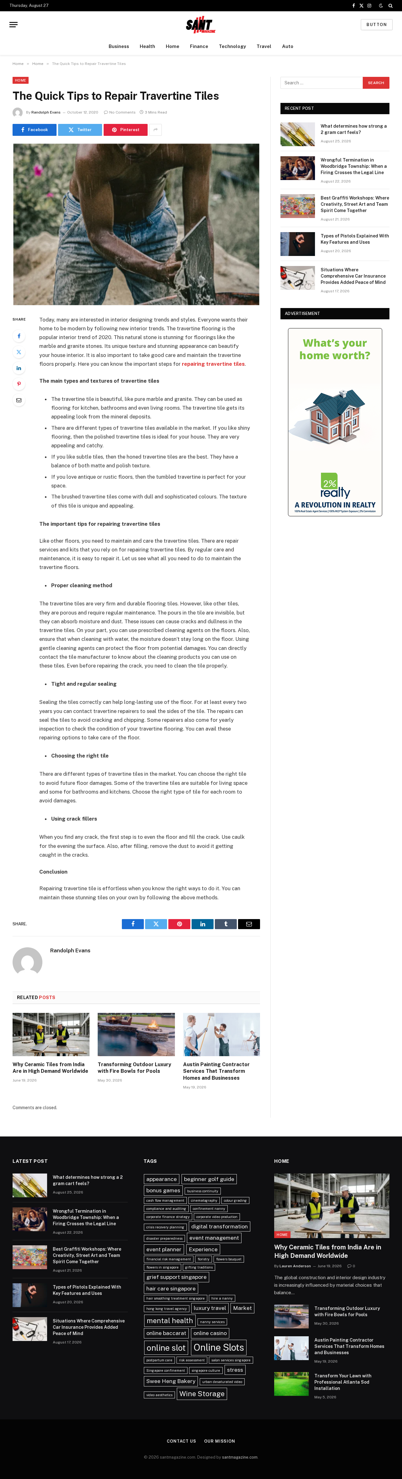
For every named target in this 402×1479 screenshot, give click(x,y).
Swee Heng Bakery (170, 1381)
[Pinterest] (19, 384)
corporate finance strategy (168, 1217)
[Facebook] (19, 336)
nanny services (212, 1322)
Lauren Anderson (295, 1266)
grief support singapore (176, 1277)
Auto (287, 46)
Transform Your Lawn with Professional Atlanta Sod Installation (343, 1382)
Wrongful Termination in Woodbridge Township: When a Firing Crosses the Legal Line (354, 166)
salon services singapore (231, 1360)
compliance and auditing (166, 1208)
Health (147, 46)
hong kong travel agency (166, 1309)
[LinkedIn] (19, 368)
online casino (210, 1333)
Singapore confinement (165, 1370)
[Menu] (13, 25)
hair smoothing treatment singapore (175, 1298)
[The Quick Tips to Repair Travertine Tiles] (136, 224)
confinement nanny (209, 1208)
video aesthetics (159, 1395)
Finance (199, 46)
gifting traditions (199, 1267)
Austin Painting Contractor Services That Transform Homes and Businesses (216, 1071)
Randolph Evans (46, 112)
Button (377, 24)
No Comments (122, 112)
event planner (164, 1249)
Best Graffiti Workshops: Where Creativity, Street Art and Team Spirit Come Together (355, 204)
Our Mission (219, 1441)
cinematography (204, 1200)
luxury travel (210, 1308)
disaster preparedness (164, 1238)
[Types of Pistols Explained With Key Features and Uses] (297, 244)
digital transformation (219, 1226)
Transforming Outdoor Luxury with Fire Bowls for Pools (134, 1067)
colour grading (235, 1200)
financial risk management (168, 1259)
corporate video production (216, 1217)
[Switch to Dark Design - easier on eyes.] (381, 5)
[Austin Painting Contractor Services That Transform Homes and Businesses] (221, 1034)
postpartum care (159, 1360)
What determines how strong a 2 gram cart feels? (354, 129)
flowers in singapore (162, 1267)
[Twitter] (19, 352)
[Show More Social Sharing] (155, 130)
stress (235, 1369)
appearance (161, 1179)
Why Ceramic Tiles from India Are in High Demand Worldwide (50, 1067)
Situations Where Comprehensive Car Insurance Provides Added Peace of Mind (353, 276)
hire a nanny (222, 1298)
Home (172, 46)
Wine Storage (202, 1394)
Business (119, 46)
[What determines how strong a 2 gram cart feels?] (297, 134)
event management (214, 1237)
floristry (203, 1259)
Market (242, 1308)
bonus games (163, 1190)
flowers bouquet (229, 1259)
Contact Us (181, 1441)
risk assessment (192, 1360)
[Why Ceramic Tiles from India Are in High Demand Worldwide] (51, 1034)
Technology (232, 46)
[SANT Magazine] (201, 24)
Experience (203, 1249)
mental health (170, 1321)
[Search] (390, 5)
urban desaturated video (222, 1382)
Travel (264, 46)
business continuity (202, 1191)
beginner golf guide (209, 1179)
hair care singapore (171, 1288)
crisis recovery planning (165, 1227)
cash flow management (165, 1200)
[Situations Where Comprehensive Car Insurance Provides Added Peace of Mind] (297, 278)
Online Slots (218, 1347)
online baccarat (166, 1333)
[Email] (19, 400)
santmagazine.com (240, 1457)
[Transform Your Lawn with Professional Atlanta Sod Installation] (291, 1384)
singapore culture (206, 1370)
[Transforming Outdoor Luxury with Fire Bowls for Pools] (136, 1034)
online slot (166, 1348)
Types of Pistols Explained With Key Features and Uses (355, 239)
